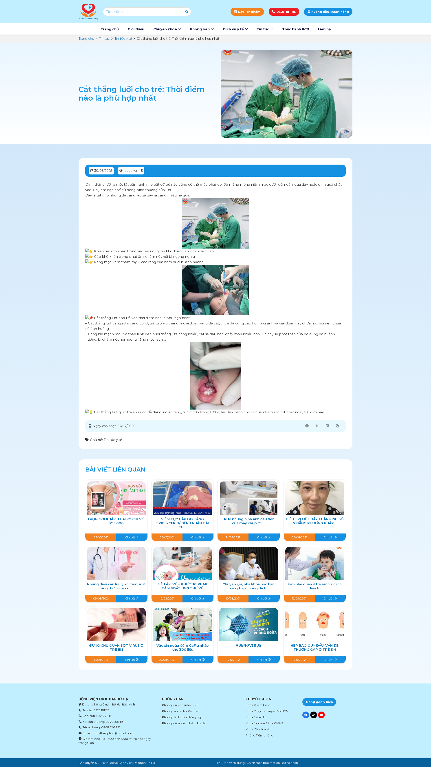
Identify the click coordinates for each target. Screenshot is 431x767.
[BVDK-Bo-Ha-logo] (88, 12)
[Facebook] (305, 715)
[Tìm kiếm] (187, 12)
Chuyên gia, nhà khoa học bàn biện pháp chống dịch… (248, 586)
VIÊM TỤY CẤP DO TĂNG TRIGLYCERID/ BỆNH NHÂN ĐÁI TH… (182, 523)
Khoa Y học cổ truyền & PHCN (267, 711)
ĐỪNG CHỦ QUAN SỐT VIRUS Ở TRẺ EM (116, 647)
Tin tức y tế (113, 440)
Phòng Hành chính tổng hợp (182, 717)
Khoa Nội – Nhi (256, 717)
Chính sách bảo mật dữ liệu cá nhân (272, 763)
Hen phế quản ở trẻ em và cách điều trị (315, 586)
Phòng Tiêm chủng (259, 735)
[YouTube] (321, 715)
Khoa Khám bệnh (258, 705)
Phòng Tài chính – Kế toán (180, 711)
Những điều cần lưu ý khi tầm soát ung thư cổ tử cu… (116, 586)
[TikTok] (313, 715)
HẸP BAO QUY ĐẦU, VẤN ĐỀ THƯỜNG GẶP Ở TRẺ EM (315, 647)
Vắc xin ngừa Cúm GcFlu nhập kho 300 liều (182, 647)
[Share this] (307, 426)
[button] (179, 29)
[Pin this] (337, 426)
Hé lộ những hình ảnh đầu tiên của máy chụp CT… (248, 521)
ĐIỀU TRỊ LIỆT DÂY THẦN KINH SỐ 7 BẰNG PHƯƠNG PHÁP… (315, 521)
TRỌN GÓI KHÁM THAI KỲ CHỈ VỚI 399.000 (116, 521)
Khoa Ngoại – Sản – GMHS (264, 723)
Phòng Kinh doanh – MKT (180, 705)
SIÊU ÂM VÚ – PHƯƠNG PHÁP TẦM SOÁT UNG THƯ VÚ (182, 586)
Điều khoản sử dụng (230, 763)
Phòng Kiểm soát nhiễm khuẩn (184, 723)
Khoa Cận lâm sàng (259, 729)
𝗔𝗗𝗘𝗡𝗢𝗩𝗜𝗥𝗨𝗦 (249, 645)
